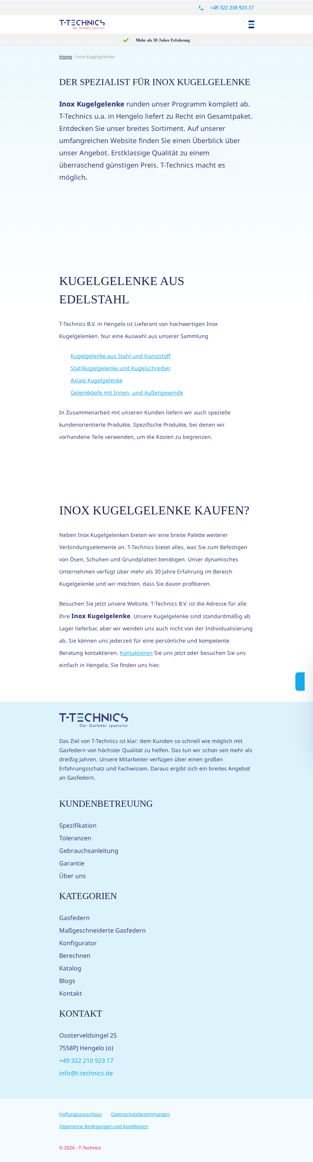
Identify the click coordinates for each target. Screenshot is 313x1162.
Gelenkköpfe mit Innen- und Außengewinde (127, 392)
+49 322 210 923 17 (232, 8)
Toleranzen (75, 838)
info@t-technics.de (86, 1073)
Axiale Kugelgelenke (97, 380)
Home (65, 56)
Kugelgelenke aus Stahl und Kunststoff (121, 355)
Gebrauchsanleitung (88, 850)
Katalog (70, 968)
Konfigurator (78, 943)
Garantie (71, 863)
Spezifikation (78, 825)
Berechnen (74, 955)
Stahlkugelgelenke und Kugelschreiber (121, 368)
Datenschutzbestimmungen (140, 1114)
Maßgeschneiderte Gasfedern (102, 930)
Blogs (67, 981)
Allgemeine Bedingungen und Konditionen (103, 1126)
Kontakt (70, 993)
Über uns (72, 876)
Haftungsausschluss (80, 1114)
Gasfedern (74, 918)
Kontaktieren (136, 652)
